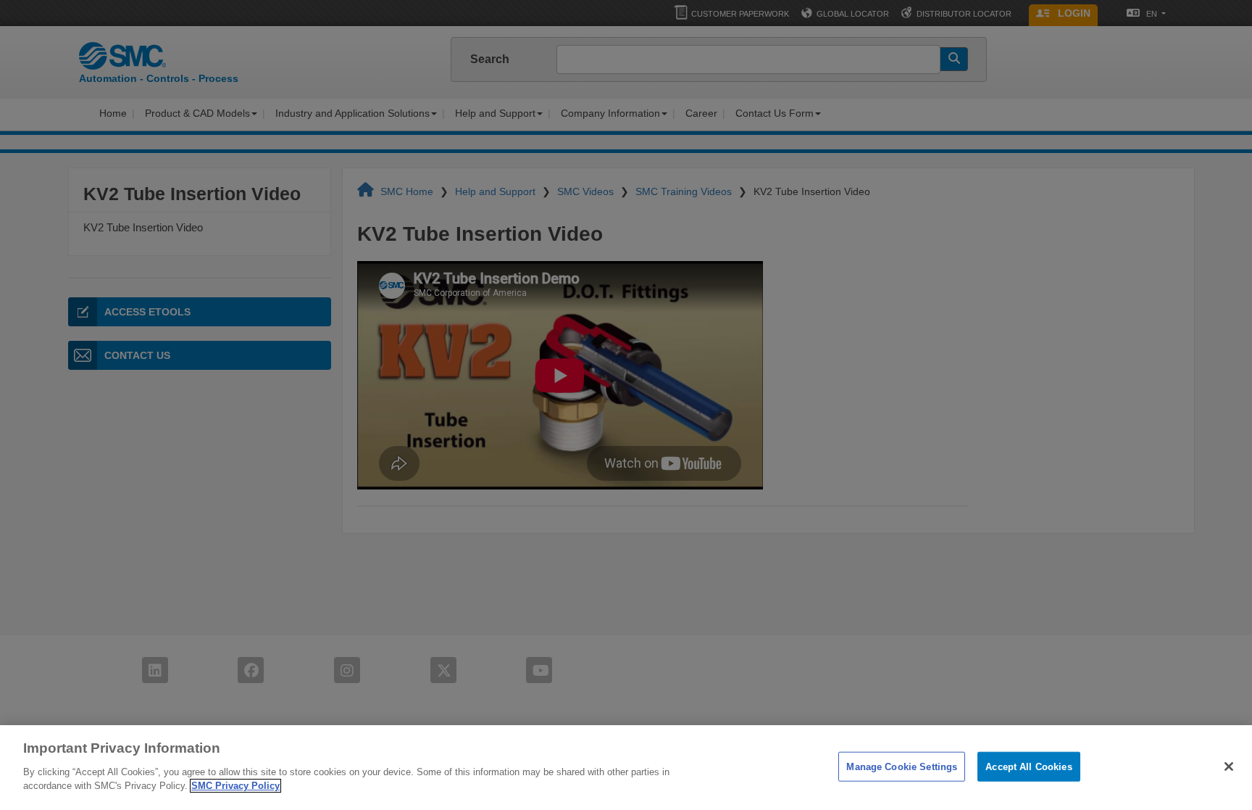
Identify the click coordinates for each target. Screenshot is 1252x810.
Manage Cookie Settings (901, 766)
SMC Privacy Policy (235, 785)
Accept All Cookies (1028, 766)
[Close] (1229, 766)
